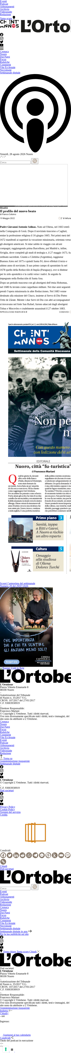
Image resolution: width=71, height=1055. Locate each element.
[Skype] (48, 855)
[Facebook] (3, 855)
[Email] (61, 855)
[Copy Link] (3, 862)
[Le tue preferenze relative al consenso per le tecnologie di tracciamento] (6, 1049)
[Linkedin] (16, 855)
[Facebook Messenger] (42, 855)
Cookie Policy (7, 809)
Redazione (5, 14)
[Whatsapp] (29, 855)
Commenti (5, 64)
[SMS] (68, 855)
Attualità (4, 208)
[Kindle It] (55, 855)
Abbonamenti (7, 6)
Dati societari (7, 790)
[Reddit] (22, 855)
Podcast (4, 3)
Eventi (3, 740)
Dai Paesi (5, 56)
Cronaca (4, 51)
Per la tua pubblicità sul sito (14, 934)
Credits (3, 814)
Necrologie (6, 70)
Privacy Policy (7, 806)
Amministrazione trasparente (15, 761)
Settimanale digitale (10, 72)
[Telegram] (35, 855)
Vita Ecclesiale (7, 67)
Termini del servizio (10, 812)
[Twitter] (10, 855)
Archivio (4, 9)
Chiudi (3, 866)
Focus (3, 59)
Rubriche (5, 62)
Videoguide (6, 11)
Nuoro (3, 54)
